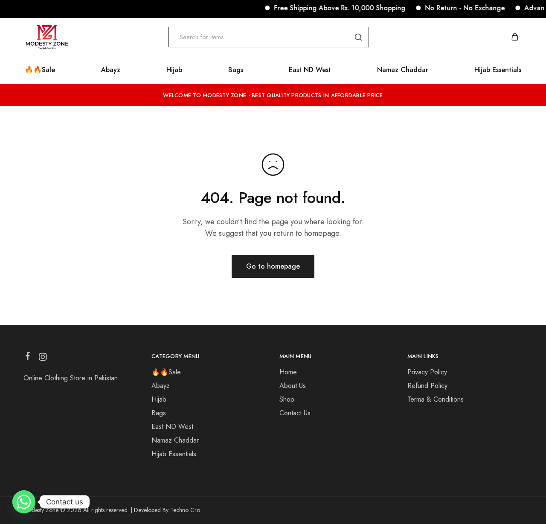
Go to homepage (273, 266)
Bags (235, 70)
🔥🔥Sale (40, 70)
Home (288, 372)
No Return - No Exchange (460, 8)
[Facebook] (27, 357)
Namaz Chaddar (402, 70)
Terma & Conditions (435, 399)
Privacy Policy (427, 372)
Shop (286, 399)
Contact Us (295, 413)
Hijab (174, 70)
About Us (292, 386)
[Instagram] (42, 358)
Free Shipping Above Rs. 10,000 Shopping (335, 8)
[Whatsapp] (23, 501)
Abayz (110, 70)
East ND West (310, 70)
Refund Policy (427, 386)
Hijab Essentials (497, 70)
